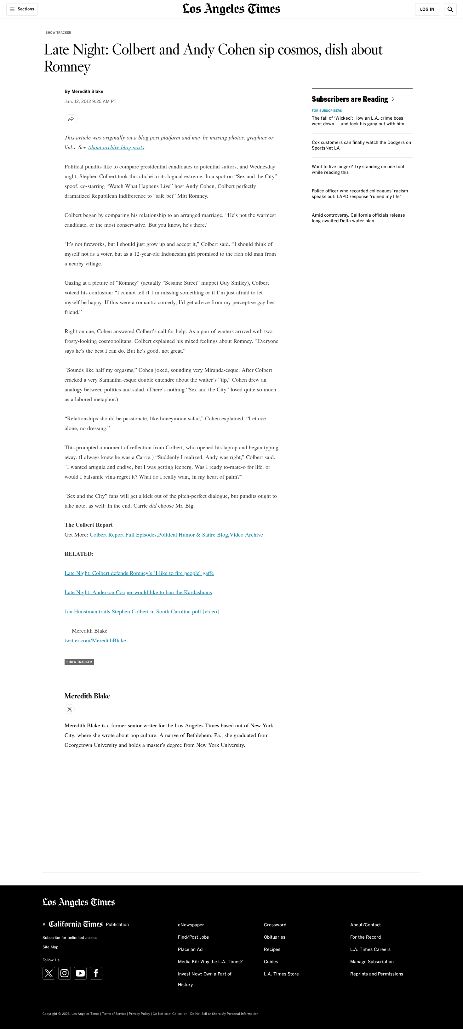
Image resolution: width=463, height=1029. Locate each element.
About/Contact (365, 925)
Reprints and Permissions (376, 974)
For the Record (365, 937)
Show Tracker (58, 32)
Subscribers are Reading (350, 98)
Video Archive (246, 534)
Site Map (50, 947)
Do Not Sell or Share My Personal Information (224, 1013)
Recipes (272, 949)
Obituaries (274, 937)
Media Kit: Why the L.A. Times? (210, 962)
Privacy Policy (139, 1013)
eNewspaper (191, 925)
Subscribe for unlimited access (70, 938)
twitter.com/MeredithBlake (95, 640)
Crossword (275, 925)
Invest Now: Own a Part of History (205, 979)
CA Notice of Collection (170, 1013)
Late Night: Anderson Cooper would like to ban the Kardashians (138, 592)
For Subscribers (327, 110)
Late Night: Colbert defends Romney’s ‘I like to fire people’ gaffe (139, 573)
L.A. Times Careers (370, 949)
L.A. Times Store (281, 974)
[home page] (231, 8)
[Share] (71, 118)
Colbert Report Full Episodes (123, 534)
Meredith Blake (87, 91)
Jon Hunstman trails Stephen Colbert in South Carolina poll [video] (142, 611)
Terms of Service (114, 1013)
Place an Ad (190, 949)
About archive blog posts (116, 147)
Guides (271, 962)
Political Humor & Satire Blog (193, 534)
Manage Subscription (372, 962)
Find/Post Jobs (193, 937)
